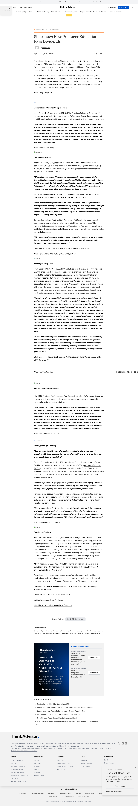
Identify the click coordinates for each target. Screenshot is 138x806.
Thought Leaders (97, 2)
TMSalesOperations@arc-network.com (54, 633)
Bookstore (87, 2)
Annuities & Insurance (18, 781)
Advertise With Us (63, 763)
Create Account (109, 763)
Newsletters (112, 7)
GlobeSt (78, 793)
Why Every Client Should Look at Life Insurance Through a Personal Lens (65, 708)
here (40, 248)
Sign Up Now (120, 786)
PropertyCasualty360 (37, 793)
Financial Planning (17, 769)
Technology (14, 778)
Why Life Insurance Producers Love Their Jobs (53, 605)
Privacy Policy (85, 766)
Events (36, 760)
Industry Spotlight (17, 760)
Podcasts (54, 2)
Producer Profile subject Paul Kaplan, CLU (60, 396)
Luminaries (46, 2)
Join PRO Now (123, 7)
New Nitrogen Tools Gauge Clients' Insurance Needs (57, 718)
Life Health (40, 30)
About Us (60, 760)
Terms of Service (86, 763)
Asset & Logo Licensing (65, 766)
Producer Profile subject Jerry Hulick (76, 537)
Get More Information (49, 689)
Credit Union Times (65, 793)
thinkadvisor (46, 47)
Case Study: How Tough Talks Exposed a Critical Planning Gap (61, 711)
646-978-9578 (48, 748)
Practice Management (18, 772)
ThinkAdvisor (22, 793)
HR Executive (53, 796)
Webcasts (68, 2)
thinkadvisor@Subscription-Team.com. (24, 751)
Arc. (58, 801)
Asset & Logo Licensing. (93, 633)
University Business (83, 796)
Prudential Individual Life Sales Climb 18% (53, 704)
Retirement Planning (18, 766)
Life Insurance (54, 30)
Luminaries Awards (26, 7)
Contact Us (61, 769)
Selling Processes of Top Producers (48, 600)
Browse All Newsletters (114, 791)
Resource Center (77, 2)
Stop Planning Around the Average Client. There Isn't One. (59, 715)
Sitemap (37, 772)
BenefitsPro (51, 793)
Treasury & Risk (89, 793)
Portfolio (13, 763)
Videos (61, 2)
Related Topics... (58, 619)
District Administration (67, 796)
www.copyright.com (80, 631)
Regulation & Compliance (19, 775)
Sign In (106, 760)
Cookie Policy (85, 760)
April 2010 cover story (57, 116)
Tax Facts (38, 2)
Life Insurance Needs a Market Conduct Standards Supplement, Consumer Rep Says (66, 722)
